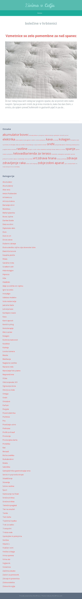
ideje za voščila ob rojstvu (13, 286)
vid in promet (29, 159)
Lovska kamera (9, 351)
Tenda (5, 513)
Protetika (6, 444)
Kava (4, 317)
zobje (42, 163)
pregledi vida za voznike (9, 149)
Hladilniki (6, 282)
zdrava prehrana (61, 159)
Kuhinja (6, 347)
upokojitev (67, 154)
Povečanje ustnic (9, 424)
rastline (22, 149)
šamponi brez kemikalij (12, 167)
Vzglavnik (6, 563)
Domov (39, 13)
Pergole (6, 409)
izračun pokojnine (40, 140)
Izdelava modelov (9, 297)
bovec (24, 134)
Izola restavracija (9, 301)
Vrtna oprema (8, 555)
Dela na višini (8, 224)
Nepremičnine (8, 374)
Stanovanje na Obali (11, 494)
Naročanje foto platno (11, 370)
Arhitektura (7, 197)
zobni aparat (55, 163)
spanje (70, 149)
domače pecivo (64, 135)
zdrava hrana (46, 158)
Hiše (4, 278)
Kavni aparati (8, 320)
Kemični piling (8, 324)
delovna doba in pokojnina (36, 135)
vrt (35, 158)
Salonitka (6, 467)
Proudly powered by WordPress (29, 596)
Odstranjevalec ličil (10, 382)
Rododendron (8, 459)
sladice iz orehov (60, 149)
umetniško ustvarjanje (57, 154)
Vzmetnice (7, 567)
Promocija (7, 436)
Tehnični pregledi (10, 505)
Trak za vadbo (8, 524)
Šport (5, 490)
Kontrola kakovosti (10, 340)
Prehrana (6, 428)
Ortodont (6, 401)
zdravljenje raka (14, 163)
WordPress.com (57, 596)
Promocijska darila (10, 440)
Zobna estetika (9, 582)
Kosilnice (6, 343)
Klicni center (7, 332)
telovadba (20, 153)
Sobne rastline (8, 486)
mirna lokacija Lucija (31, 144)
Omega (5, 394)
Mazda (5, 355)
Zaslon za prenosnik (11, 575)
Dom (4, 232)
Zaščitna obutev (9, 571)
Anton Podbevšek (10, 193)
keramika (55, 140)
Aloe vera (6, 189)
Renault (6, 451)
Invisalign (6, 293)
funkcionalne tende (21, 140)
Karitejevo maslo (9, 313)
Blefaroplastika (9, 213)
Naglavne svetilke (10, 363)
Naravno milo (8, 367)
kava (49, 139)
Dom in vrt (7, 236)
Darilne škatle (8, 220)
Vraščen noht (8, 548)
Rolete (5, 463)
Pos (4, 421)
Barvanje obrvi (8, 205)
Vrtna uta (6, 559)
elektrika (9, 139)
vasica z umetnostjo (18, 159)
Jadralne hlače (8, 305)
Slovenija (6, 482)
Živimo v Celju (39, 5)
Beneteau (6, 209)
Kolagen (6, 336)
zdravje (72, 158)
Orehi (5, 397)
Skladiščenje (7, 478)
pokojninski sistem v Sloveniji (63, 144)
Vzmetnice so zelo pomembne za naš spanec (41, 36)
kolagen (64, 139)
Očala (5, 378)
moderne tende (41, 144)
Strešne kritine (8, 501)
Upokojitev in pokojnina (12, 536)
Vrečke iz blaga (9, 551)
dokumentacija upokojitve (52, 135)
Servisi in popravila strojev (13, 474)
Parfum (6, 405)
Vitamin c (6, 544)
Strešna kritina (8, 498)
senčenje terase (50, 149)
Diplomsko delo (9, 228)
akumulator (11, 134)
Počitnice (6, 417)
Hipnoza (6, 274)
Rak (4, 447)
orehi (50, 144)
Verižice (6, 540)
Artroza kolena (9, 201)
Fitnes (5, 259)
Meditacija (7, 359)
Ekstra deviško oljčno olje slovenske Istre (19, 247)
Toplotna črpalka (9, 521)
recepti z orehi (32, 149)
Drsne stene (7, 240)
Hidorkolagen (8, 270)
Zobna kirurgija (9, 586)
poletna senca (75, 144)
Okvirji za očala (9, 390)
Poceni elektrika (9, 413)
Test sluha (7, 517)
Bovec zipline (8, 216)
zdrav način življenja (31, 163)
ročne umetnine (41, 149)
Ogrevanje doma (9, 386)
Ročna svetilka (8, 455)
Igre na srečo (8, 290)
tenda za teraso (39, 153)
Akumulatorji (8, 186)
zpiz (66, 163)
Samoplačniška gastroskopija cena (16, 471)
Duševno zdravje (9, 243)
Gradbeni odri (8, 266)
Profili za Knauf (9, 432)
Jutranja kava (8, 309)
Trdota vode (7, 532)
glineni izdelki (31, 140)
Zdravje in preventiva (11, 578)
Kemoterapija (8, 328)
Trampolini (7, 528)
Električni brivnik (9, 251)
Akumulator (7, 182)
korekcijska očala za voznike (17, 144)
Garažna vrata (8, 263)
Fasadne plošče (9, 255)
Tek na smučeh (9, 509)
